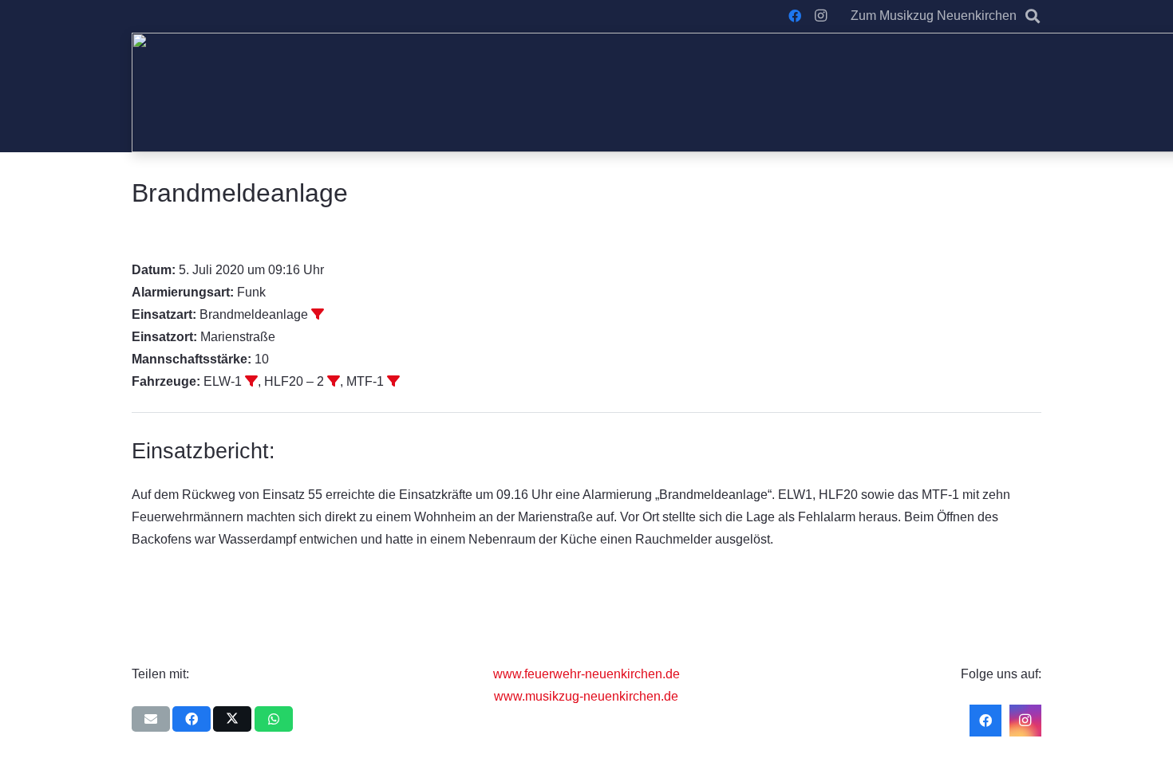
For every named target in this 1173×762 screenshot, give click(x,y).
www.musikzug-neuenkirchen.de (586, 696)
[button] (1033, 16)
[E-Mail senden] (151, 719)
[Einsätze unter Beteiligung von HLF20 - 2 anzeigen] (333, 381)
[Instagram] (820, 16)
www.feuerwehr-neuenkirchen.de (586, 674)
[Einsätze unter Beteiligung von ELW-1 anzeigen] (251, 381)
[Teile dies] (191, 719)
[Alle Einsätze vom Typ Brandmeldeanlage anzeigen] (317, 314)
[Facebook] (795, 16)
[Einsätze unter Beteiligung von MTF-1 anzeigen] (393, 381)
